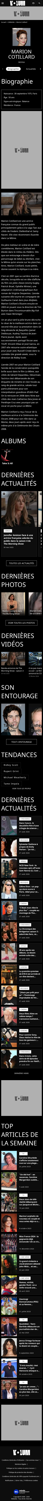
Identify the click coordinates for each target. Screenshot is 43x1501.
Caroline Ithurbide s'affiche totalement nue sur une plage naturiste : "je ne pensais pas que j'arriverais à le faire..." (28, 1166)
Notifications (9, 1480)
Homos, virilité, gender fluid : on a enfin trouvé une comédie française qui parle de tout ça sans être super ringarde (29, 1289)
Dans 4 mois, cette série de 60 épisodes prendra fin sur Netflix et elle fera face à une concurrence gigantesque (29, 1062)
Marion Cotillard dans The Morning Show (12, 612)
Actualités (31, 69)
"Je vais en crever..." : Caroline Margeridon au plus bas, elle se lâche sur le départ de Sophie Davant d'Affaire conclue (29, 1393)
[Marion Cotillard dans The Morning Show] (13, 604)
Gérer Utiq (18, 1480)
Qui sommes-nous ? (32, 1460)
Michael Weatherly (15, 777)
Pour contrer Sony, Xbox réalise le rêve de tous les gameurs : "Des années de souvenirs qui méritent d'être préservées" (29, 1042)
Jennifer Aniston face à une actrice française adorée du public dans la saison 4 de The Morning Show (18, 539)
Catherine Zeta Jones (27, 399)
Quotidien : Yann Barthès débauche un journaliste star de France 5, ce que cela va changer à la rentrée (29, 1330)
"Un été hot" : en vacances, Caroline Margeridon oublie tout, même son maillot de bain (28, 1179)
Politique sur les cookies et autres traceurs (20, 1468)
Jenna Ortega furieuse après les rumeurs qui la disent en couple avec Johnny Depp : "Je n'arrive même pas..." (29, 1346)
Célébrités (11, 22)
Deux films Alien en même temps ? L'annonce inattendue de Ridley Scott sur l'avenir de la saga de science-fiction (29, 1020)
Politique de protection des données (20, 1472)
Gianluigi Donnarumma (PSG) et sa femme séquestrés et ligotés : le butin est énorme (29, 1304)
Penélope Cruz (8, 402)
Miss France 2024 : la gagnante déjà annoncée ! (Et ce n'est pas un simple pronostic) (29, 1241)
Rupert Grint (11, 771)
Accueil (3, 22)
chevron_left (2, 68)
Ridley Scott (20, 357)
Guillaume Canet (9, 300)
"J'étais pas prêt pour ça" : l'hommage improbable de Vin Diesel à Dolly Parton (29, 996)
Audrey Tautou (20, 333)
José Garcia (30, 343)
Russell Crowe (25, 350)
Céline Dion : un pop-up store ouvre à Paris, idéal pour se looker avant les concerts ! (29, 891)
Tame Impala (11, 783)
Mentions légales (20, 1464)
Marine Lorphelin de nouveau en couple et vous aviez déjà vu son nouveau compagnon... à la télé (29, 1221)
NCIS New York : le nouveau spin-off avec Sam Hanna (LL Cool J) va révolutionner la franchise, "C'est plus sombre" (29, 872)
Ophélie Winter (23, 286)
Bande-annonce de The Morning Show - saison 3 (12, 669)
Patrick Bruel (7, 286)
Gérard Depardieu (19, 374)
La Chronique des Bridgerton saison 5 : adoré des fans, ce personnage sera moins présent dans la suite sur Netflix (29, 935)
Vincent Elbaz (14, 343)
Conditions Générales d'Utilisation (13, 1460)
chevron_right (40, 68)
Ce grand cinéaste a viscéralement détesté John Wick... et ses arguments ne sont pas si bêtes (29, 1266)
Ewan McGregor (14, 313)
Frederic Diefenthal (20, 231)
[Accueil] (17, 3)
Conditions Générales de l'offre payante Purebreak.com (20, 1476)
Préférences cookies (31, 1480)
